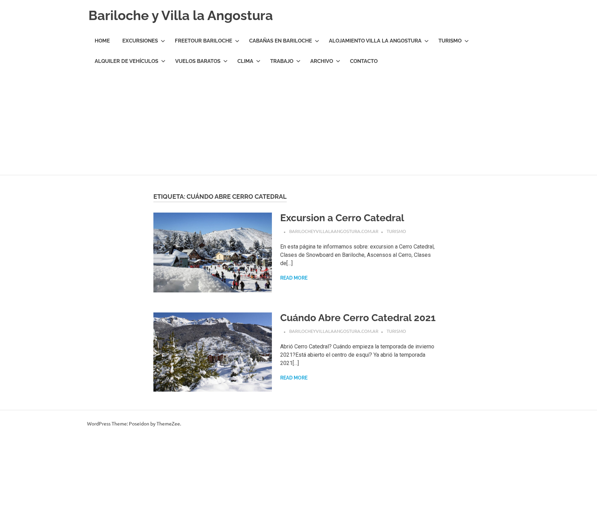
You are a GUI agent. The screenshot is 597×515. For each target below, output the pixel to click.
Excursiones (140, 41)
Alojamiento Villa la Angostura (375, 41)
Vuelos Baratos (197, 61)
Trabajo (281, 61)
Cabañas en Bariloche (280, 41)
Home (102, 41)
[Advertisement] (298, 123)
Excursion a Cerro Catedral (342, 218)
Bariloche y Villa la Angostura (180, 15)
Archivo (321, 61)
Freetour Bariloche (203, 41)
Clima (245, 61)
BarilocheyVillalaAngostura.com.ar (333, 231)
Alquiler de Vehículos (126, 61)
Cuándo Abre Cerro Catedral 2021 (358, 318)
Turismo (450, 41)
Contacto (364, 61)
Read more (293, 278)
